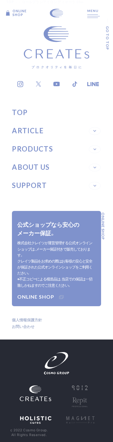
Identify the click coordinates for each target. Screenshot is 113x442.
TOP (20, 112)
